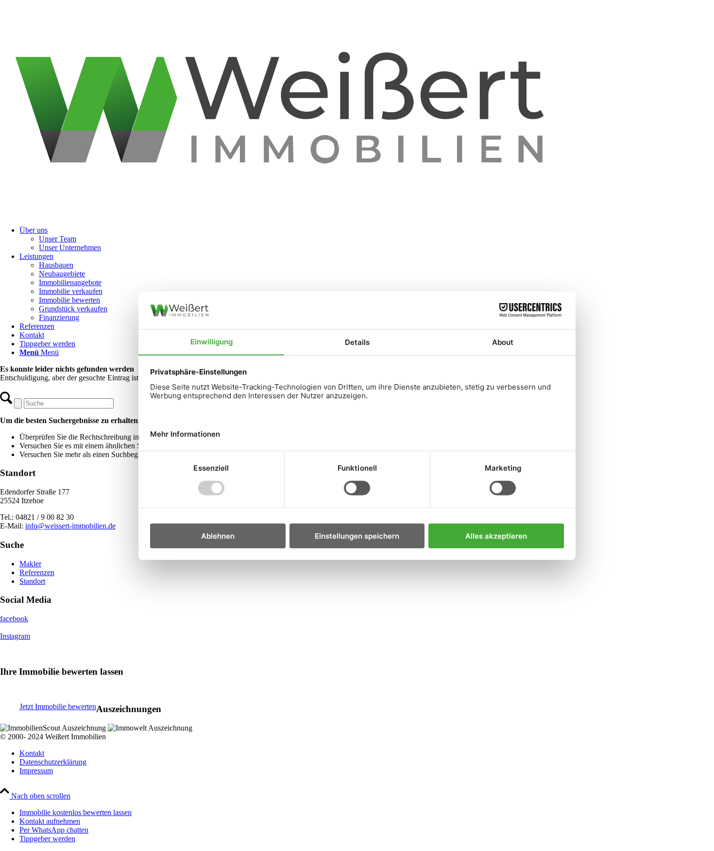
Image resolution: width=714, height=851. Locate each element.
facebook (14, 618)
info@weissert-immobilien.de (70, 526)
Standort (32, 581)
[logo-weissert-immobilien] (357, 213)
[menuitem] (366, 239)
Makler (30, 564)
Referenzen (36, 572)
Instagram (15, 636)
